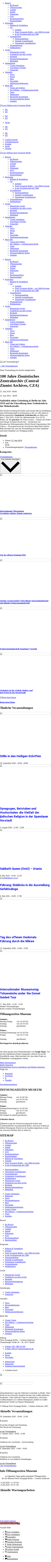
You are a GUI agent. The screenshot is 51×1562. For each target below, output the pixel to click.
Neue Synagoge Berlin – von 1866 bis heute (32, 32)
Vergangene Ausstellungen (25, 43)
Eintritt (12, 12)
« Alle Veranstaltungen (9, 366)
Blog (12, 79)
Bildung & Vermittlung (19, 25)
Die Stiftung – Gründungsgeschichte (24, 90)
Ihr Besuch (14, 5)
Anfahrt (13, 10)
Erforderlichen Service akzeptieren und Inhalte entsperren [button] (22, 1067)
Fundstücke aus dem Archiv (21, 54)
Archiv (7, 50)
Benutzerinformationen (19, 59)
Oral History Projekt (18, 68)
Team (12, 92)
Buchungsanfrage (17, 19)
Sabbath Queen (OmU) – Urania (21, 868)
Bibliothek (14, 61)
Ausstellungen (15, 36)
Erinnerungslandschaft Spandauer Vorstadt (18, 649)
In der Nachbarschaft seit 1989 (27, 34)
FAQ (12, 16)
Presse (12, 77)
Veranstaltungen (16, 45)
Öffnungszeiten (16, 7)
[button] (9, 1006)
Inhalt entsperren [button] (6, 1065)
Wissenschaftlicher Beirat (20, 99)
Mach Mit (9, 86)
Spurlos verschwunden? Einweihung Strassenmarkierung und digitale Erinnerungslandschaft (24, 602)
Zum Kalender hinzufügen (10, 459)
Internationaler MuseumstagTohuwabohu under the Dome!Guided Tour (20, 993)
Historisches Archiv (17, 52)
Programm (9, 23)
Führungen (14, 14)
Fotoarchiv (14, 70)
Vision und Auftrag (17, 88)
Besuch (8, 3)
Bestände (13, 57)
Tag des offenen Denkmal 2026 (13, 555)
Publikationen (15, 48)
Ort (11, 28)
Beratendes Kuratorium (19, 97)
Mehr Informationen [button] (8, 1063)
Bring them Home (7, 702)
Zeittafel (18, 30)
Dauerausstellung (21, 39)
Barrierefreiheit (16, 21)
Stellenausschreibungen (19, 83)
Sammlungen (10, 63)
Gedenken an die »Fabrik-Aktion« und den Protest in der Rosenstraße (16, 691)
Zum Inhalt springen (8, 1521)
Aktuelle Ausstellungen (24, 41)
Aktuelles (8, 72)
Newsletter (14, 81)
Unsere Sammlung (17, 65)
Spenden (13, 101)
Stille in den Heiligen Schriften (20, 756)
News (12, 74)
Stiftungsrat (14, 94)
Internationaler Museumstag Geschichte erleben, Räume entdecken (16, 512)
